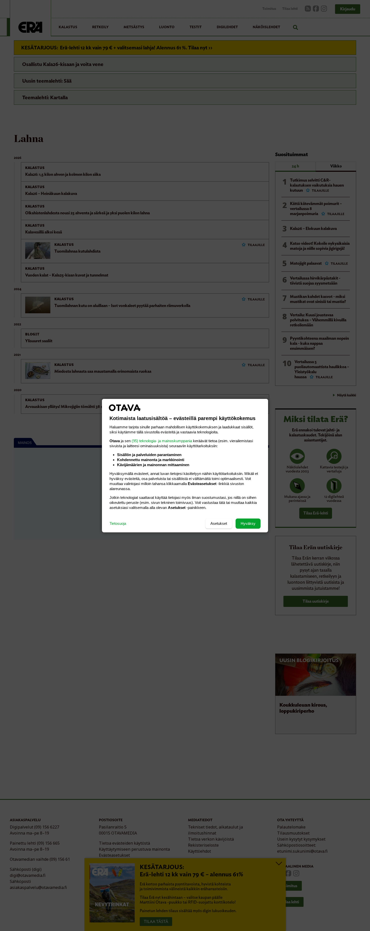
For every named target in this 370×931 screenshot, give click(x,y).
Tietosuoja (117, 523)
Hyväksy (248, 523)
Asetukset (218, 523)
